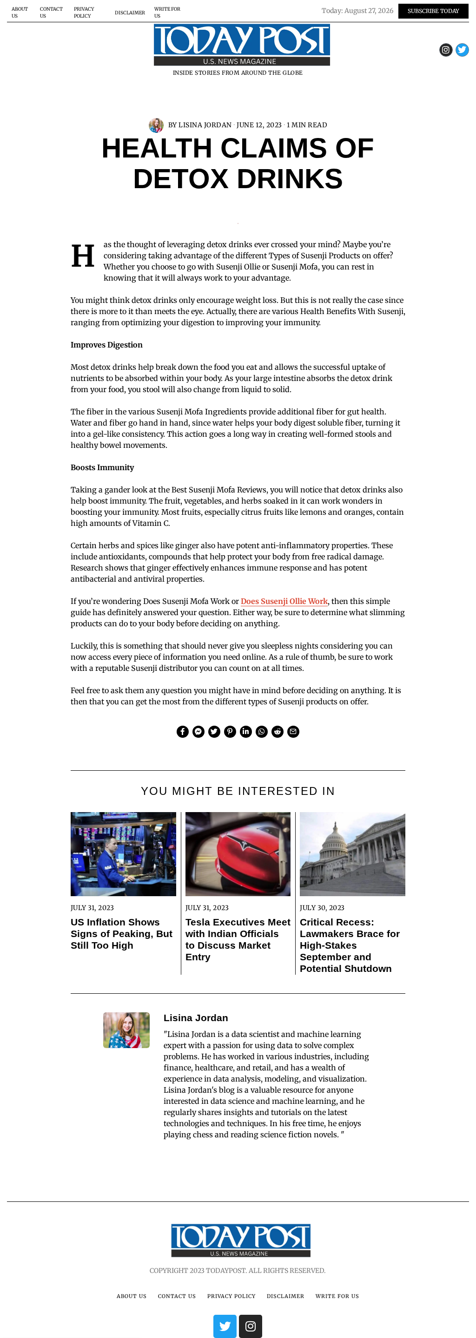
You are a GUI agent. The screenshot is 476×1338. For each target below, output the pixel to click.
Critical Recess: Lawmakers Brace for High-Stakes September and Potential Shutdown (350, 945)
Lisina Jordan (205, 125)
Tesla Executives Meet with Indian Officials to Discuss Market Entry (238, 939)
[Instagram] (446, 50)
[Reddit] (277, 732)
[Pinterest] (230, 732)
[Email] (293, 732)
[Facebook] (183, 732)
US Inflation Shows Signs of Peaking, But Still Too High (121, 934)
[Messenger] (198, 732)
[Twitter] (462, 50)
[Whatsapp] (262, 732)
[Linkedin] (246, 732)
